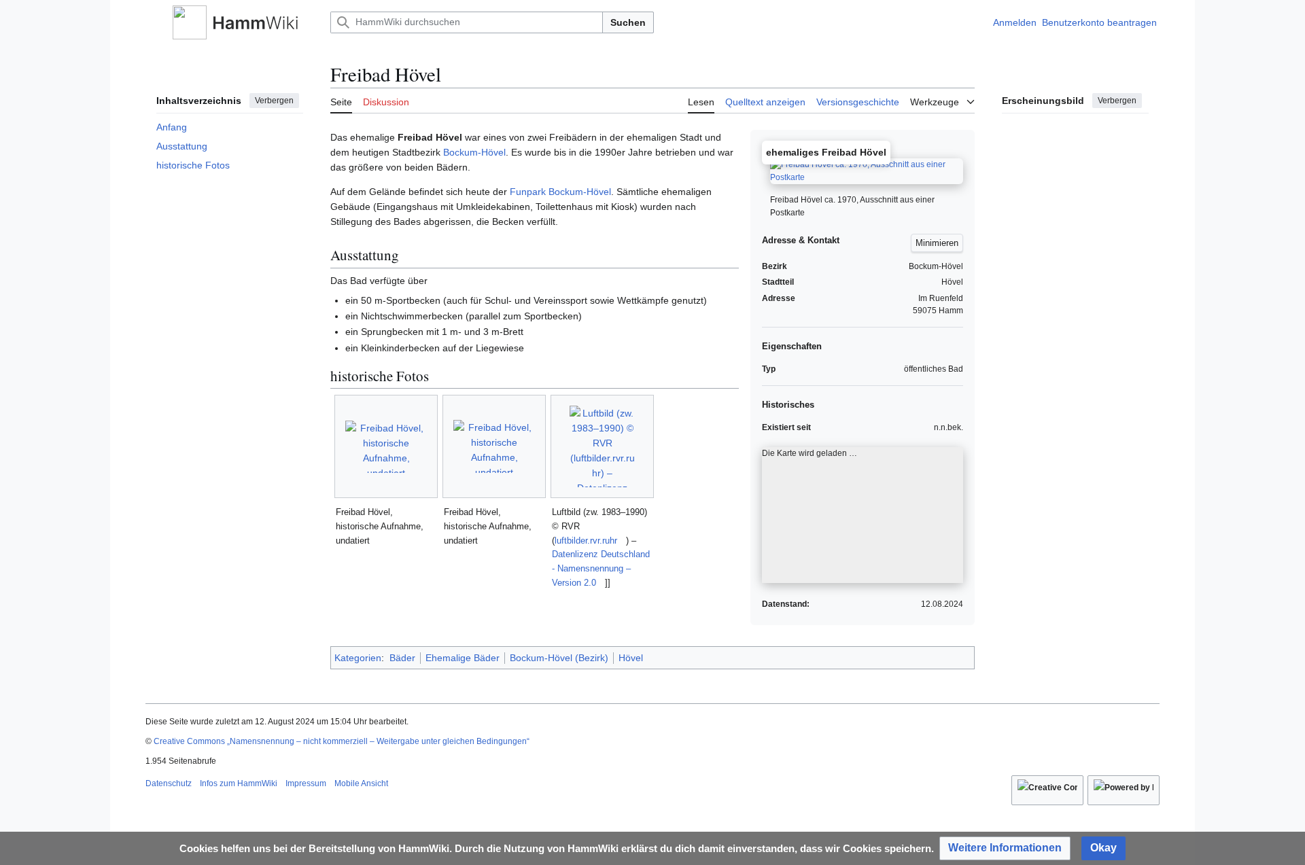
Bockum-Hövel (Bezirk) (559, 657)
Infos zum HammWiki (238, 783)
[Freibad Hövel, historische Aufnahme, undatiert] (386, 447)
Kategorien (357, 657)
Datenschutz (168, 783)
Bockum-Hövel (474, 152)
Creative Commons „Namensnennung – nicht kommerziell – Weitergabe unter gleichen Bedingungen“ (341, 741)
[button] (152, 22)
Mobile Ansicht (361, 783)
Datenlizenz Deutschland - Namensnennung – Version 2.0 (601, 568)
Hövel (631, 657)
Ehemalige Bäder (462, 657)
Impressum (305, 783)
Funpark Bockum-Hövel (560, 191)
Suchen (628, 22)
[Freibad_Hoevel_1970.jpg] (867, 175)
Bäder (402, 657)
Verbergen (274, 100)
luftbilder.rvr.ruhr (586, 540)
